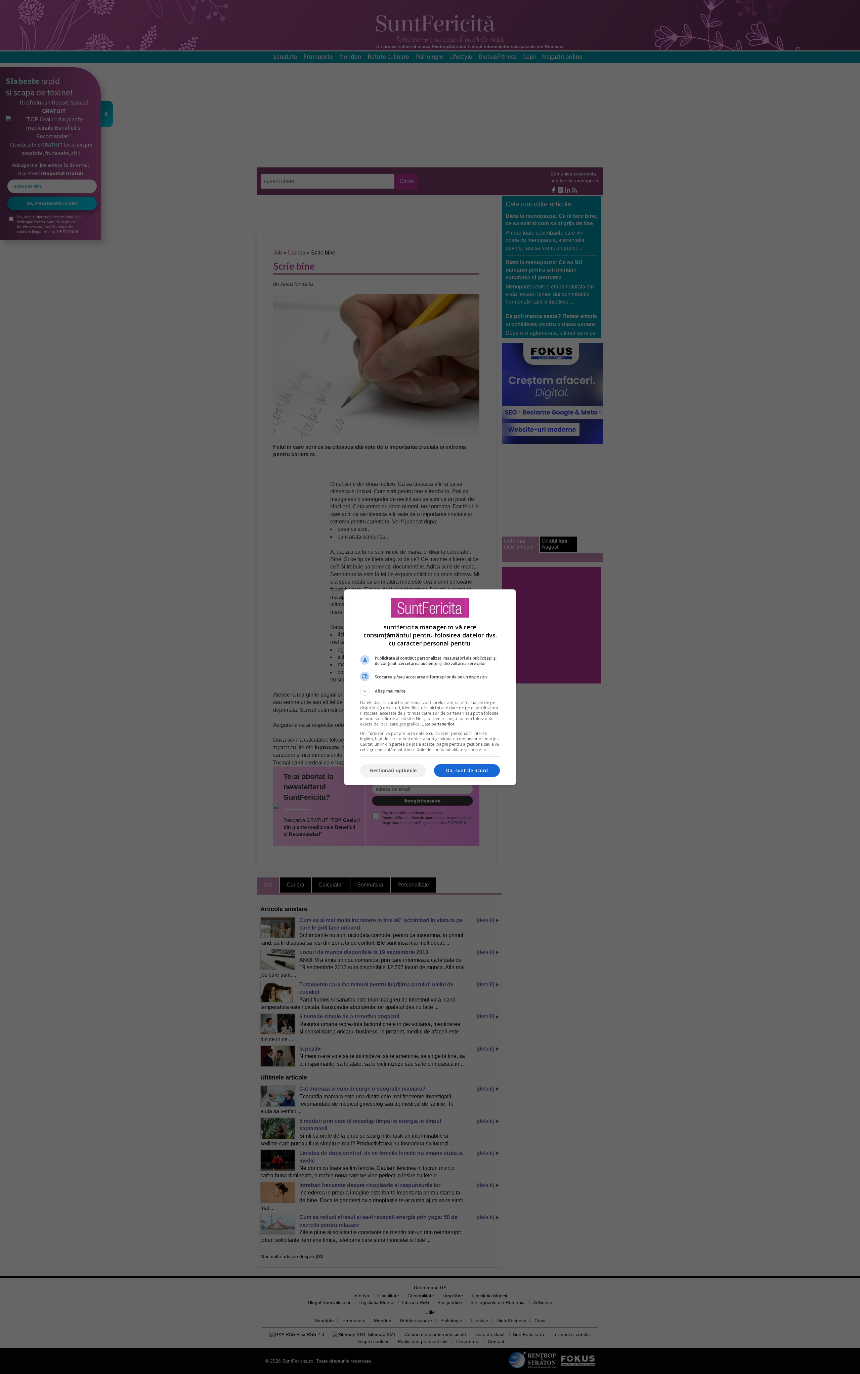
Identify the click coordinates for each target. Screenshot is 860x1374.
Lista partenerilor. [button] (439, 724)
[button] (430, 691)
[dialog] (430, 687)
